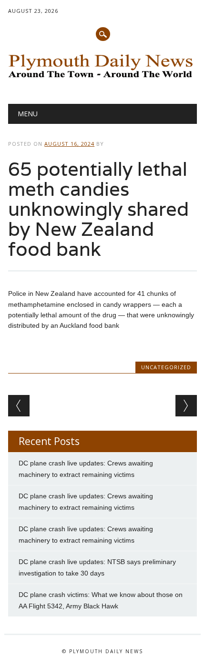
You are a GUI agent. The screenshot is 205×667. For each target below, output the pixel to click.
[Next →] (186, 405)
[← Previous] (19, 405)
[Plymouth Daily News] (102, 79)
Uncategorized (166, 367)
